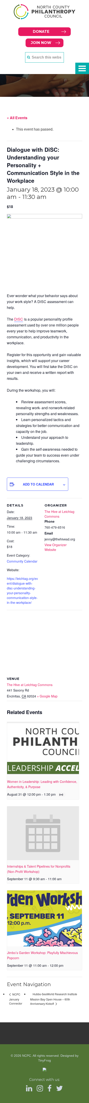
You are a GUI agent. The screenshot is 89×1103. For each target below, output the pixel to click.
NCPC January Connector (15, 998)
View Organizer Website (55, 547)
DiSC (18, 319)
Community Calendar (22, 561)
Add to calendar (38, 484)
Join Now (41, 43)
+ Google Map (47, 696)
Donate (41, 31)
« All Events (17, 117)
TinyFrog (44, 1060)
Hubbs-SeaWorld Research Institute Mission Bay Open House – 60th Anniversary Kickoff (53, 998)
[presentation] (43, 748)
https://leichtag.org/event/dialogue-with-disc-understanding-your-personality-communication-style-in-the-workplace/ (22, 590)
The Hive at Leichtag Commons (29, 684)
